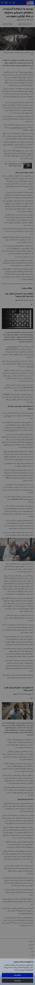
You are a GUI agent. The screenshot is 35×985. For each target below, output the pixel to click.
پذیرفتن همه (17, 975)
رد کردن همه (17, 981)
